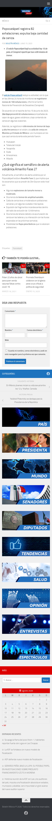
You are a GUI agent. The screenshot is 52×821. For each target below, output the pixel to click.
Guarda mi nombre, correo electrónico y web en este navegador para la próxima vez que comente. (26, 352)
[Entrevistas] (26, 633)
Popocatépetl (17, 248)
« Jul (4, 725)
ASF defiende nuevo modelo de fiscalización (23, 759)
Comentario (10, 311)
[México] (26, 426)
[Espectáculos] (26, 659)
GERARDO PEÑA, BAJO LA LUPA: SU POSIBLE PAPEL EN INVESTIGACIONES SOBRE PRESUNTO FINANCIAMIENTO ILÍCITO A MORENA (26, 769)
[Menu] (48, 3)
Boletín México (12, 43)
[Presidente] (26, 452)
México (5, 21)
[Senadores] (26, 503)
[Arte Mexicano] (26, 555)
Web (7, 340)
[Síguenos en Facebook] (48, 373)
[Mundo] (26, 478)
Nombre (9, 330)
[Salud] (26, 581)
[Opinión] (26, 607)
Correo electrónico (35, 330)
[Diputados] (26, 529)
